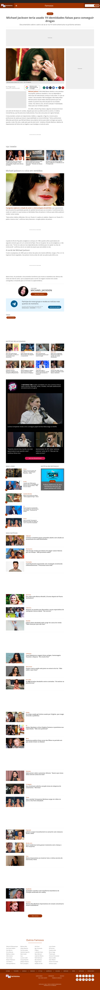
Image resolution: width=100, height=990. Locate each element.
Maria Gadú (23, 954)
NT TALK (40, 971)
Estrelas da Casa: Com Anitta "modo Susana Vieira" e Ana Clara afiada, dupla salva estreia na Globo (14, 163)
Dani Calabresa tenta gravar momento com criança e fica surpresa (43, 845)
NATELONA (81, 971)
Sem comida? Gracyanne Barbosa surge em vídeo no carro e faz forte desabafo (30, 521)
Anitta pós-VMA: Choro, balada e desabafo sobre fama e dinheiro (57, 372)
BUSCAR (96, 5)
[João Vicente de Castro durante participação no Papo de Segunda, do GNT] (27, 347)
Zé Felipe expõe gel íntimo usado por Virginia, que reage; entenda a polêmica (45, 715)
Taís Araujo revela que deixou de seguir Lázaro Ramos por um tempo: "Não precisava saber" (44, 551)
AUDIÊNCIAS (49, 971)
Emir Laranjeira (24, 963)
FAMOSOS (32, 971)
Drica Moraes (9, 952)
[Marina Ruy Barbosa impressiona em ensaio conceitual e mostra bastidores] (15, 906)
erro (63, 87)
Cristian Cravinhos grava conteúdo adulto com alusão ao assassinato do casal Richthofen (45, 538)
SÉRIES (73, 971)
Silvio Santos (9, 956)
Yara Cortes (9, 958)
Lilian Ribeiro (52, 959)
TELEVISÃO (16, 971)
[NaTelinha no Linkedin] (83, 979)
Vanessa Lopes (53, 963)
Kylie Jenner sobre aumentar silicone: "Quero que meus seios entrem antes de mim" (44, 773)
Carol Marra (9, 961)
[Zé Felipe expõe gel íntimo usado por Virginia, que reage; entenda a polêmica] (15, 716)
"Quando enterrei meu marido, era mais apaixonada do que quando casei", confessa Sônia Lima (20, 451)
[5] (14, 522)
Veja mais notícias (39, 294)
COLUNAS (57, 971)
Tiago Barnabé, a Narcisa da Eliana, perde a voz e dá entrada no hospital (42, 372)
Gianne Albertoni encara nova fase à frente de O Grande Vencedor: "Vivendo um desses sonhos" (34, 163)
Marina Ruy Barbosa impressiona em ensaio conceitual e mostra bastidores (45, 904)
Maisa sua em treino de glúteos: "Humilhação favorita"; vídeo (29, 472)
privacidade (32, 307)
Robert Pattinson (10, 959)
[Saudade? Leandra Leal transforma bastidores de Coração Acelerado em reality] (15, 893)
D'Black (37, 950)
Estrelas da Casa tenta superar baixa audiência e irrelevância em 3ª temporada (55, 163)
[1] (14, 472)
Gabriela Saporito (25, 952)
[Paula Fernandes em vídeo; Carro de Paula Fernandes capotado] (57, 347)
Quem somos (39, 976)
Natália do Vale (38, 963)
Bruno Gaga (52, 952)
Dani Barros (9, 950)
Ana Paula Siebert (10, 948)
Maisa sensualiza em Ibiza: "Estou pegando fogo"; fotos (31, 496)
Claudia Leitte (52, 950)
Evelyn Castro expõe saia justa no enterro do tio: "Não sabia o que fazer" (44, 669)
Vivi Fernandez (24, 950)
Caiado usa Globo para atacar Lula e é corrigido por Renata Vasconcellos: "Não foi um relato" (31, 484)
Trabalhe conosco (57, 978)
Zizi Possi (37, 946)
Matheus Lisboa (10, 954)
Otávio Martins (24, 948)
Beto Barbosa (38, 959)
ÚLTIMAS (8, 971)
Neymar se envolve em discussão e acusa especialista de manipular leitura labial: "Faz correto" (45, 610)
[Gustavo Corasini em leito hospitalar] (42, 347)
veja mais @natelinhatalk (35, 458)
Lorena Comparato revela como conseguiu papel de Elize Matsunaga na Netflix (32, 427)
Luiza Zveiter (52, 946)
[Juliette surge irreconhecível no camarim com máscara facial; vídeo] (15, 834)
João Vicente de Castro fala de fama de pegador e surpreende (27, 355)
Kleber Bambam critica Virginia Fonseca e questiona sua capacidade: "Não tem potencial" (45, 728)
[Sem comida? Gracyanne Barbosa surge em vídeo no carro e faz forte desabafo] (15, 801)
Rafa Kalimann (38, 958)
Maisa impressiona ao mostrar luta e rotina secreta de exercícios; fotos (44, 858)
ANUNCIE (62, 976)
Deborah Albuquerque (12, 946)
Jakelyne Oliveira (24, 961)
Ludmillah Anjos (39, 952)
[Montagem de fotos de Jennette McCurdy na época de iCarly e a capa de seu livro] (12, 347)
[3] (14, 497)
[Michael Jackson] (23, 291)
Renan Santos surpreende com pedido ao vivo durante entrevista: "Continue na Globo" (31, 509)
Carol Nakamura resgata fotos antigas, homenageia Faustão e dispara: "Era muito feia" (43, 656)
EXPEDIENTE (51, 976)
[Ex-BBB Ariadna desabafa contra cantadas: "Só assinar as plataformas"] (15, 684)
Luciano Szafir (24, 958)
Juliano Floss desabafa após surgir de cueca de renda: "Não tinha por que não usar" (44, 623)
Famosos (49, 5)
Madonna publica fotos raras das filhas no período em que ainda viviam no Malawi (44, 741)
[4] (14, 510)
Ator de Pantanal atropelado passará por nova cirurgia (42, 355)
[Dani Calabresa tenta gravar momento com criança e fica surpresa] (15, 847)
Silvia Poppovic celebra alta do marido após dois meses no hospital (27, 372)
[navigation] (16, 5)
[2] (14, 485)
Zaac (21, 956)
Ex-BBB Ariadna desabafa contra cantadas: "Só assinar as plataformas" (45, 682)
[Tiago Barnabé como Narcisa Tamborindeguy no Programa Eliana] (42, 364)
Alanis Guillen (52, 958)
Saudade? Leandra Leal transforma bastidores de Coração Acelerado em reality (42, 891)
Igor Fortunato (38, 948)
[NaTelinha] (7, 6)
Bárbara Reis (23, 946)
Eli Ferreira (51, 948)
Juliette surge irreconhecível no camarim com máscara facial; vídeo (44, 832)
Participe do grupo (55, 307)
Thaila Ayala (52, 954)
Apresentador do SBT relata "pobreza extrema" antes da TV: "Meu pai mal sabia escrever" (47, 451)
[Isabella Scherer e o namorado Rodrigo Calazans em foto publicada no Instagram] (12, 364)
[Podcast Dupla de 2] (86, 979)
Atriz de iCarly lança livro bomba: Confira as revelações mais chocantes (12, 355)
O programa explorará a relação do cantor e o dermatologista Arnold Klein (29, 208)
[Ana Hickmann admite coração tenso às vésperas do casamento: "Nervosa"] (15, 788)
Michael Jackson (33, 91)
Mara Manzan (38, 954)
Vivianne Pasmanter (54, 956)
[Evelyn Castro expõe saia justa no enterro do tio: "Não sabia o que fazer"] (15, 671)
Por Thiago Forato (10, 87)
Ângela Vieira (38, 961)
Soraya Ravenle (24, 959)
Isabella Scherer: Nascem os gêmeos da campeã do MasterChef (12, 372)
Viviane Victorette (53, 961)
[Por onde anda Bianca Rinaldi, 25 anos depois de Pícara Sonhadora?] (15, 599)
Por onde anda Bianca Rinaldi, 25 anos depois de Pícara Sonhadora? (44, 597)
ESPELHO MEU (91, 971)
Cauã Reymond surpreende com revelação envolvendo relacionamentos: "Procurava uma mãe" (44, 564)
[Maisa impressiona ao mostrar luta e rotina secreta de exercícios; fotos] (15, 860)
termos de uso (25, 307)
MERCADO (66, 971)
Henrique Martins (10, 963)
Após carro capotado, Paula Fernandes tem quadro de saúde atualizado (56, 355)
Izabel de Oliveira (39, 956)
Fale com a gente (42, 978)
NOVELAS (24, 971)
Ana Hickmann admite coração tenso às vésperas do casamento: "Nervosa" (43, 786)
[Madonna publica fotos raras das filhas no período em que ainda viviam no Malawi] (15, 743)
